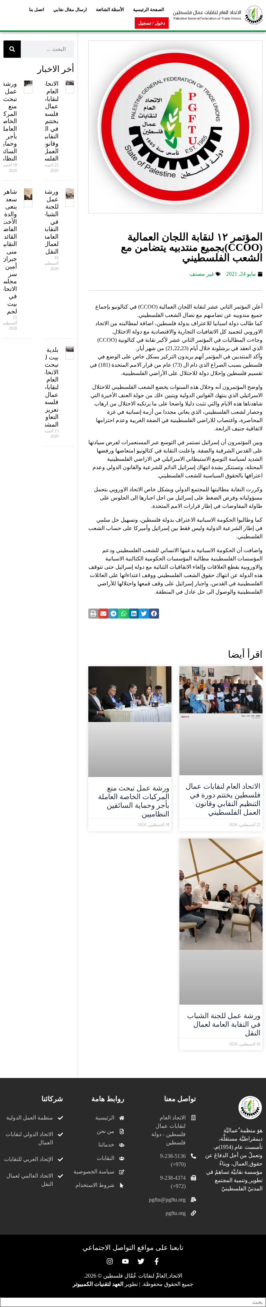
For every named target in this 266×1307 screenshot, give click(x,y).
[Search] (12, 49)
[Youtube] (125, 1261)
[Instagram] (110, 1261)
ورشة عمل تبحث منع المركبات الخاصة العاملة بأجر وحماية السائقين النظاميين (133, 801)
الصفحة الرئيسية (148, 9)
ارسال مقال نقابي (70, 9)
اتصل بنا (36, 9)
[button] (154, 614)
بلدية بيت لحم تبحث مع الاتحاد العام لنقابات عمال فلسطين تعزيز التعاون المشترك (47, 387)
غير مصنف (201, 274)
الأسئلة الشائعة (110, 9)
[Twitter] (141, 1261)
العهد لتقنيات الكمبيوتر (98, 1284)
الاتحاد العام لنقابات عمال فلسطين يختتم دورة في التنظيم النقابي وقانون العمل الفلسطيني (223, 799)
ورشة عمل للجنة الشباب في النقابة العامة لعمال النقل (223, 1024)
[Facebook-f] (156, 1261)
